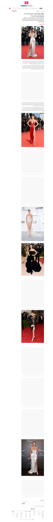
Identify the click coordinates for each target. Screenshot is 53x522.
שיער (30, 517)
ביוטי (23, 8)
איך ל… (38, 514)
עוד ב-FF (19, 8)
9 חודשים (21, 513)
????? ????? (29, 519)
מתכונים (13, 513)
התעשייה (26, 8)
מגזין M (17, 513)
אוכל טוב (25, 517)
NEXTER (25, 516)
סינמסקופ (17, 517)
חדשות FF (37, 11)
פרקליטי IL (17, 516)
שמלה (30, 513)
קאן (27, 102)
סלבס (33, 8)
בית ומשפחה (21, 514)
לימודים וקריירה (17, 514)
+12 (13, 514)
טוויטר (34, 513)
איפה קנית (38, 513)
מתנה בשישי (43, 516)
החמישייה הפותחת (42, 513)
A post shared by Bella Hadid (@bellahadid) (29, 100)
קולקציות (43, 517)
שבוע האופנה (30, 516)
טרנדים (30, 8)
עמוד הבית (42, 11)
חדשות (36, 8)
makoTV (21, 516)
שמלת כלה (30, 514)
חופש (21, 517)
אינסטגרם (34, 514)
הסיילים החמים (42, 514)
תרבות (25, 514)
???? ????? (31, 519)
